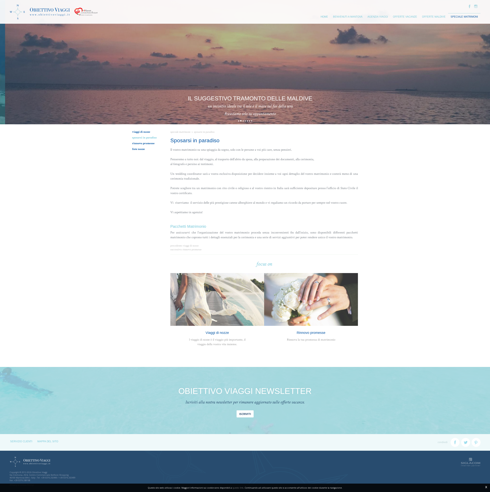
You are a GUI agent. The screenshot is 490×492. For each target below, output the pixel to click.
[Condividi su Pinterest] (476, 442)
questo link (237, 487)
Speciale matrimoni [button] (464, 16)
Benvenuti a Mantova (348, 16)
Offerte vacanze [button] (405, 16)
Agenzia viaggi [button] (378, 16)
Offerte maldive (434, 16)
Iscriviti (245, 414)
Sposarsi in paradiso (144, 137)
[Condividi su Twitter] (465, 442)
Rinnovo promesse (143, 143)
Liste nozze (138, 149)
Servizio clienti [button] (21, 441)
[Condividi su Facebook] (455, 442)
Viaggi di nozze (141, 131)
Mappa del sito (47, 441)
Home (324, 16)
